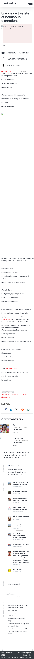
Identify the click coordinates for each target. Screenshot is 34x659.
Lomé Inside (9, 3)
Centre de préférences (26, 656)
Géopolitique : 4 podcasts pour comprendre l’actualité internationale (18, 607)
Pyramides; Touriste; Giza (10, 395)
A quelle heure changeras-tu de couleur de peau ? (19, 535)
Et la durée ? (17, 569)
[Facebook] (5, 409)
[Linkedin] (11, 409)
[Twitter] (16, 409)
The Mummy (7, 319)
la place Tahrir (11, 368)
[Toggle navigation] (30, 3)
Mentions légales (24, 653)
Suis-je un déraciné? (20, 491)
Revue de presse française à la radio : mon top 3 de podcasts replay (17, 631)
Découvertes (6, 71)
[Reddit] (22, 409)
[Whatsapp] (28, 409)
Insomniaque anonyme (21, 544)
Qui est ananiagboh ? (14, 584)
